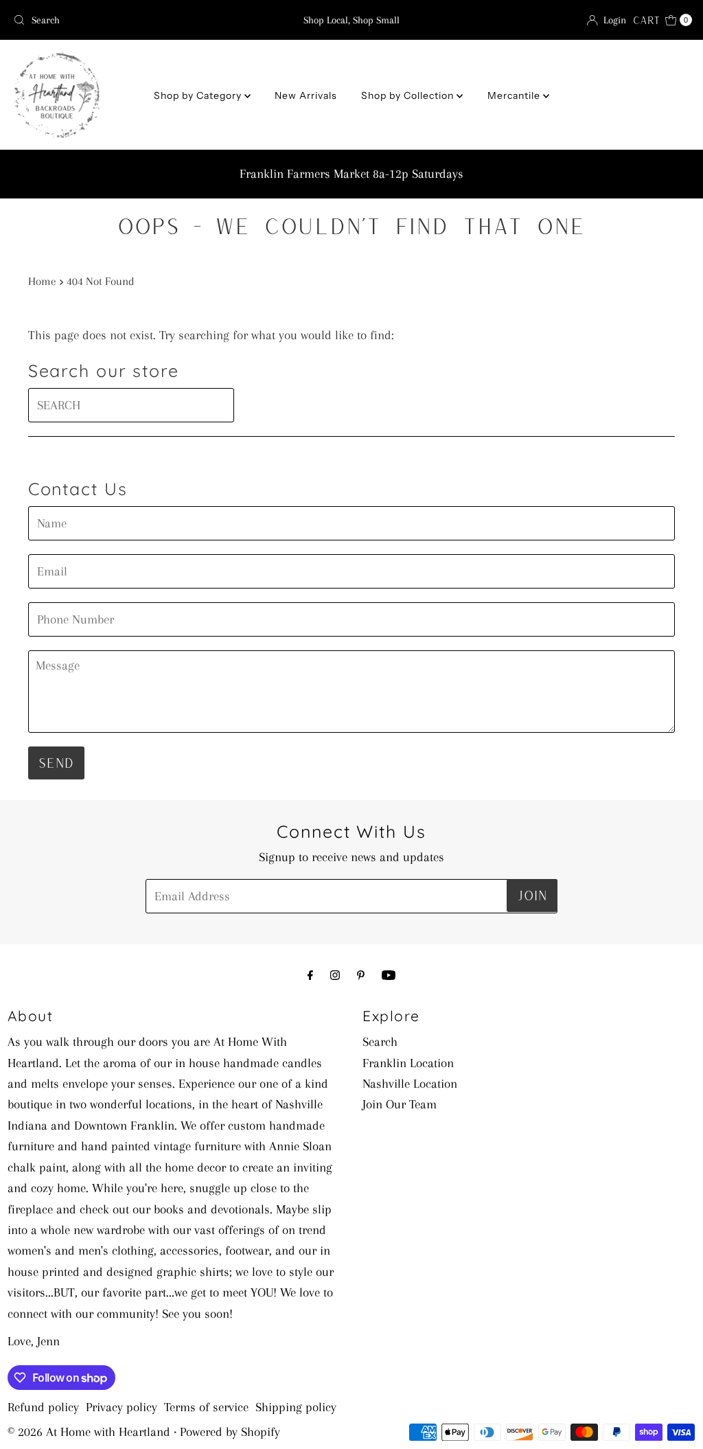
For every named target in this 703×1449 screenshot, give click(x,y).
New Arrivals (306, 95)
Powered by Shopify (230, 1432)
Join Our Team (399, 1104)
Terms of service (206, 1407)
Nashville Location (409, 1084)
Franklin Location (408, 1063)
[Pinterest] (361, 975)
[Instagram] (335, 975)
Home (42, 281)
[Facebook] (310, 975)
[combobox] (119, 20)
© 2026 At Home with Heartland (89, 1432)
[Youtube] (388, 975)
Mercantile (515, 95)
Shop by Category (199, 95)
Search (379, 1042)
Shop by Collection (409, 95)
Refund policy (43, 1407)
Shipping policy (295, 1407)
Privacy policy (121, 1407)
